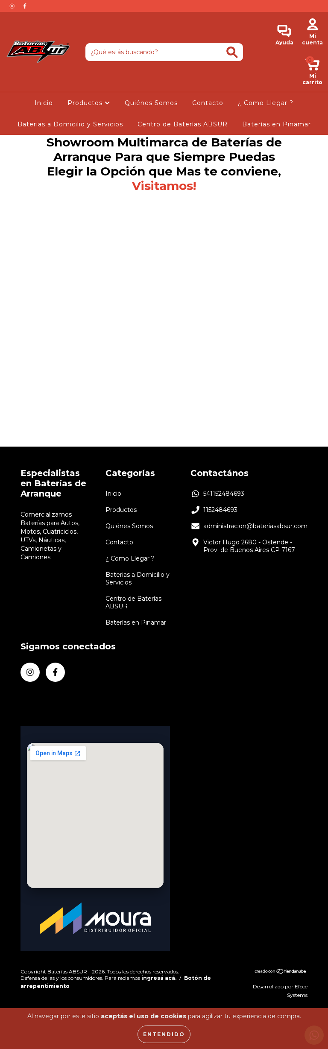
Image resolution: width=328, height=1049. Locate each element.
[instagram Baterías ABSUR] (12, 6)
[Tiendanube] (281, 972)
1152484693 (220, 510)
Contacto (207, 103)
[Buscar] (232, 52)
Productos (86, 103)
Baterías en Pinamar (276, 124)
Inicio (44, 103)
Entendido (164, 1034)
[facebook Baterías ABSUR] (24, 6)
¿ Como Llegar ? (265, 103)
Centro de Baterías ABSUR (183, 124)
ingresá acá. (158, 978)
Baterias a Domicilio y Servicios (70, 124)
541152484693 (223, 493)
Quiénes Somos (151, 103)
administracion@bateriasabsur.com (255, 526)
